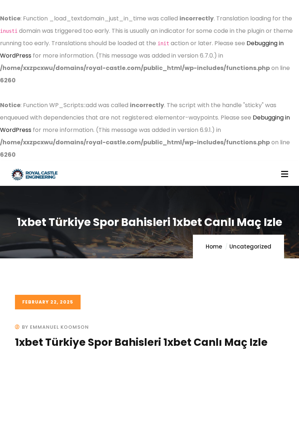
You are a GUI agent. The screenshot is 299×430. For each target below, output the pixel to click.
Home (214, 246)
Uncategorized (250, 246)
